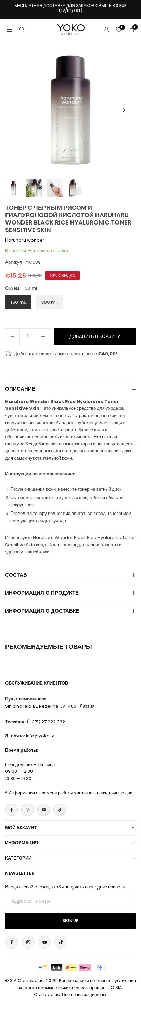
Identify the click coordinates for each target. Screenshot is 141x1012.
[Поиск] (22, 30)
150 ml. (18, 302)
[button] (124, 110)
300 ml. (49, 302)
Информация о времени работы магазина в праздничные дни (70, 793)
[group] (70, 110)
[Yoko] (71, 29)
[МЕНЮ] (9, 30)
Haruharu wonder (24, 240)
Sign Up (70, 920)
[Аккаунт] (106, 30)
